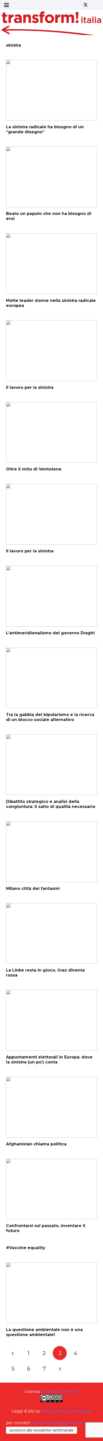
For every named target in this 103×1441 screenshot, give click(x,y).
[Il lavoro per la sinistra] (51, 350)
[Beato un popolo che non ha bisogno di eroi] (51, 177)
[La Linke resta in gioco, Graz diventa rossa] (51, 933)
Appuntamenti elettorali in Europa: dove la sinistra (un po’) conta (49, 1059)
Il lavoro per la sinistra (30, 387)
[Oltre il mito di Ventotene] (51, 432)
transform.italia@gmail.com (59, 1422)
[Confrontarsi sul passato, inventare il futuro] (51, 1189)
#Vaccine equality (25, 1247)
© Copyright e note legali (67, 1411)
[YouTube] (94, 5)
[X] (85, 5)
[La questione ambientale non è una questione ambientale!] (51, 1292)
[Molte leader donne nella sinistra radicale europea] (51, 263)
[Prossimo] (60, 1369)
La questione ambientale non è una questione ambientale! (44, 1332)
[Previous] (13, 1353)
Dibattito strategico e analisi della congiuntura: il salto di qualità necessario (50, 804)
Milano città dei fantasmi (33, 888)
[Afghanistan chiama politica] (51, 1107)
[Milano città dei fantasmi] (51, 851)
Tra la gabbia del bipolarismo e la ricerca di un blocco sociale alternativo (50, 717)
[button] (6, 5)
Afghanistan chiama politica (36, 1144)
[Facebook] (76, 5)
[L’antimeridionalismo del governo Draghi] (51, 596)
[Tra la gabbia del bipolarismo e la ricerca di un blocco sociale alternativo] (51, 678)
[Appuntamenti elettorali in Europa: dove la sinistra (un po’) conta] (51, 1020)
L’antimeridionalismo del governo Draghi (50, 633)
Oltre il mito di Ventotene (34, 469)
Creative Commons (59, 1391)
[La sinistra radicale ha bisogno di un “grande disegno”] (51, 90)
